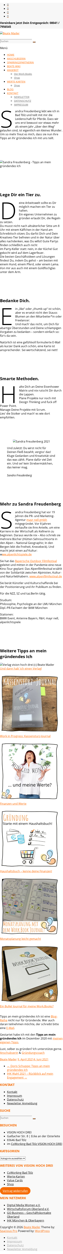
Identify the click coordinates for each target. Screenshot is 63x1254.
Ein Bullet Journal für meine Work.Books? (27, 1006)
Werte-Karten (16, 1176)
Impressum (14, 1096)
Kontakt (12, 1092)
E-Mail (10, 1028)
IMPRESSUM (21, 104)
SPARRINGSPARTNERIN (20, 62)
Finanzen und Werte (13, 804)
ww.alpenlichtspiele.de (17, 554)
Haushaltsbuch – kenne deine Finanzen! (26, 871)
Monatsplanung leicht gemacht (20, 939)
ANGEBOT (13, 70)
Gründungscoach (33, 1053)
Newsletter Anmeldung (22, 1103)
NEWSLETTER (21, 97)
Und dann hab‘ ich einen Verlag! (21, 668)
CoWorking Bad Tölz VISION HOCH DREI (36, 1144)
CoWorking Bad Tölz (20, 1173)
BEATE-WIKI (13, 66)
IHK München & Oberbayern (25, 1220)
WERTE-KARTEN (16, 81)
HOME (10, 54)
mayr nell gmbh (36, 520)
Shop (17, 77)
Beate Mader (8, 1059)
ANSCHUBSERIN (16, 58)
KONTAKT (12, 93)
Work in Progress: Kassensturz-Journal (25, 736)
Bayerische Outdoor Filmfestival (36, 561)
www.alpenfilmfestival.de (45, 576)
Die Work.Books (23, 74)
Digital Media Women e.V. (23, 1205)
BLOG (10, 89)
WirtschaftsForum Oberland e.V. (28, 1209)
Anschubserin (9, 1053)
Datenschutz (15, 1099)
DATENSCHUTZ (22, 100)
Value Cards (15, 1180)
